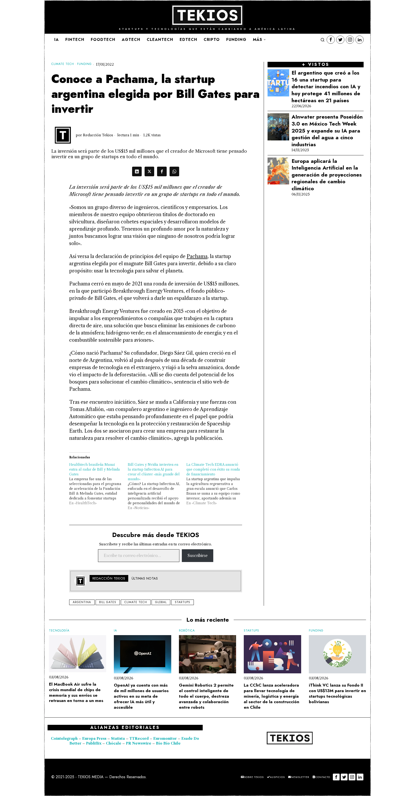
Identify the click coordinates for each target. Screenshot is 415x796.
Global (161, 602)
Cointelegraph (64, 738)
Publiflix (93, 743)
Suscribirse (198, 555)
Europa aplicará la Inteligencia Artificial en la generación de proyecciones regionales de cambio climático (327, 175)
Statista (118, 738)
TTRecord (139, 738)
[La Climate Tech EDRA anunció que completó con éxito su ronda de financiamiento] (215, 483)
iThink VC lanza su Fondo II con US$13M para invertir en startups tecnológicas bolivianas (337, 693)
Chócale (113, 743)
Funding (84, 64)
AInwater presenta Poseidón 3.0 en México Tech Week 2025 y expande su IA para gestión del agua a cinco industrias (327, 130)
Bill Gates (107, 602)
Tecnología (59, 631)
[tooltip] (331, 40)
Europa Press (94, 738)
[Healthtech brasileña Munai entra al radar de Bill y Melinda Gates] (98, 483)
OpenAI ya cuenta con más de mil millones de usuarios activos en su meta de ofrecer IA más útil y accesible (141, 696)
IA (115, 631)
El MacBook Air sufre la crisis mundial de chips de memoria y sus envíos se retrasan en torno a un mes (76, 692)
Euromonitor (165, 738)
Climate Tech (62, 64)
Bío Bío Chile (168, 743)
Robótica (187, 631)
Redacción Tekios (98, 135)
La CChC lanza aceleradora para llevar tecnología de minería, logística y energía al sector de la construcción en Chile (271, 696)
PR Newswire (138, 743)
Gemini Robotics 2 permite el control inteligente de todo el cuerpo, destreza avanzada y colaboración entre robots (206, 696)
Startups (182, 602)
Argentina (82, 602)
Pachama (197, 256)
